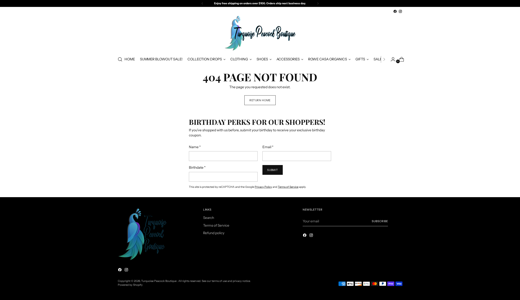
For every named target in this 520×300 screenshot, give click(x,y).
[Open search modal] (120, 59)
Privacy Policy (263, 186)
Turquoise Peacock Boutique (159, 281)
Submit (272, 170)
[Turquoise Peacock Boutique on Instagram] (400, 11)
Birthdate (197, 167)
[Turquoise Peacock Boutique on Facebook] (395, 11)
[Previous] (202, 3)
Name (195, 147)
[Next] (317, 3)
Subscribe (380, 221)
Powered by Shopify (130, 284)
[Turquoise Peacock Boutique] (260, 33)
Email (267, 147)
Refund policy (213, 233)
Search (208, 218)
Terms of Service (288, 186)
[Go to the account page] (391, 59)
